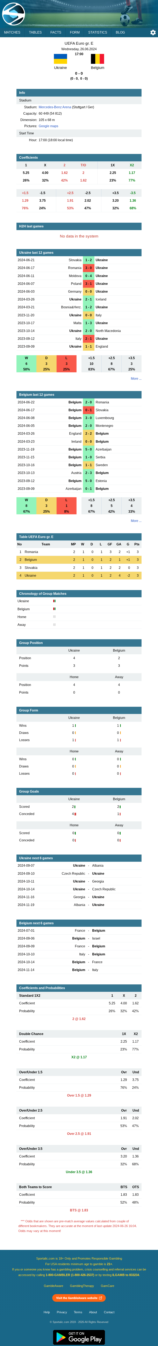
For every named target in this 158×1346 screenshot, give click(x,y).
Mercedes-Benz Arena (55, 107)
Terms (78, 1312)
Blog (120, 32)
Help (47, 1312)
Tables (35, 32)
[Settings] (153, 32)
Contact (109, 1312)
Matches (12, 32)
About (93, 1312)
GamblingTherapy (82, 1286)
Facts (55, 32)
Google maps (48, 126)
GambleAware (53, 1286)
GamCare (107, 1286)
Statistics (97, 32)
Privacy (62, 1312)
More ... (136, 378)
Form (75, 32)
